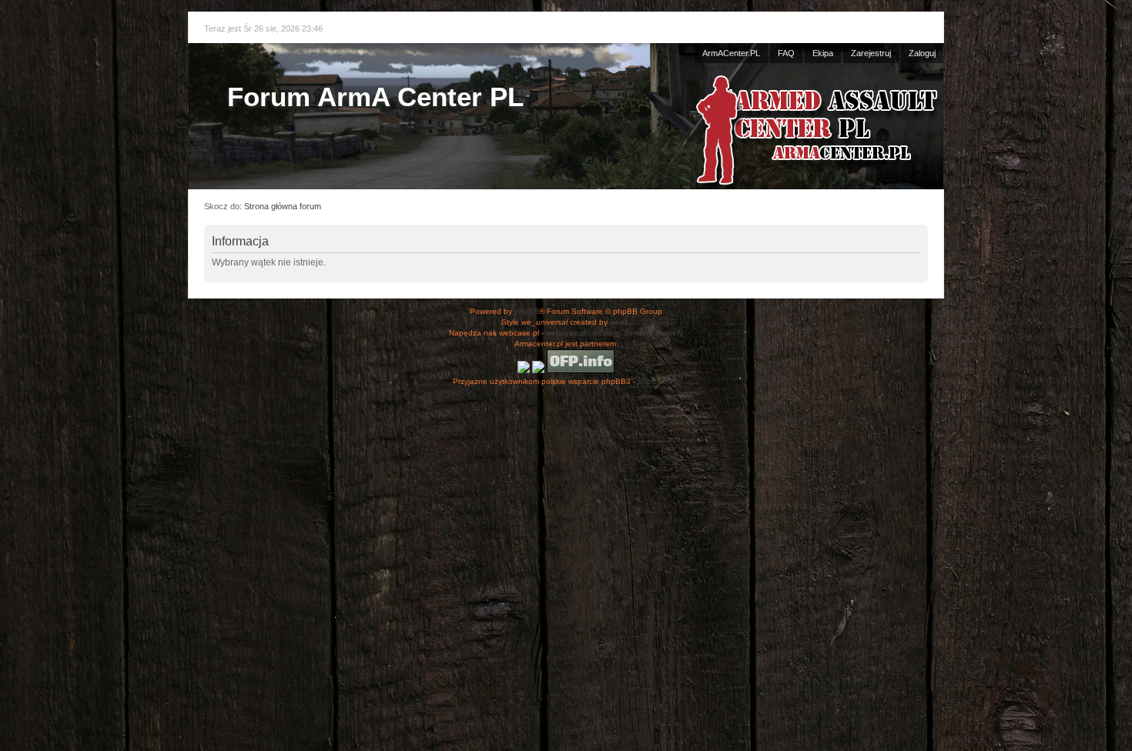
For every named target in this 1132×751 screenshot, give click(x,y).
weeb (619, 322)
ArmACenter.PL (731, 53)
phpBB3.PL (658, 381)
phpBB (526, 311)
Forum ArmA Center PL (375, 97)
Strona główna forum (282, 206)
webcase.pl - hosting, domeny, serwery (614, 333)
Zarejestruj (871, 53)
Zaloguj (922, 53)
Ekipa (822, 53)
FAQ (786, 53)
